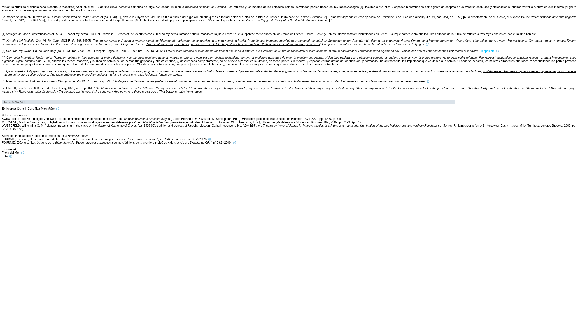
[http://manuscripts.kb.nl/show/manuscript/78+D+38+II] (22, 152)
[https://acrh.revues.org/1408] (209, 139)
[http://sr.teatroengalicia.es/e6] (427, 44)
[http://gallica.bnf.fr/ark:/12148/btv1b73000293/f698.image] (497, 51)
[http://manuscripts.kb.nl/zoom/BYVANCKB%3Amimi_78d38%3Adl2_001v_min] (10, 156)
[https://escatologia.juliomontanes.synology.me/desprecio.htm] (57, 108)
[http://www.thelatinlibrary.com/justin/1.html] (428, 81)
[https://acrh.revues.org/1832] (234, 142)
